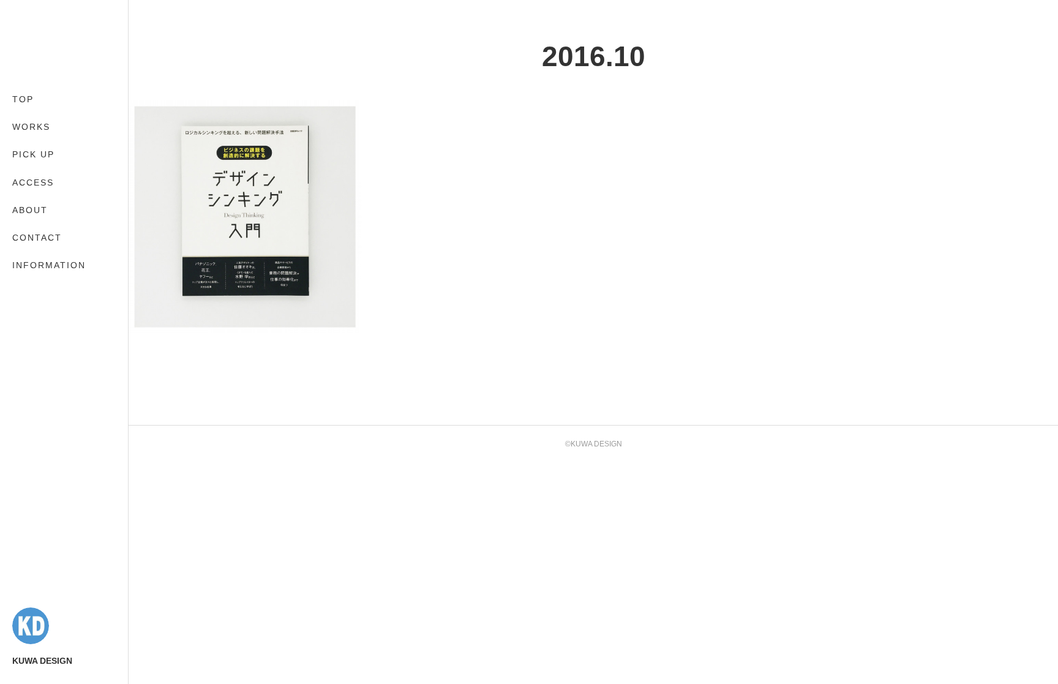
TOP (23, 99)
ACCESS (33, 182)
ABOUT (30, 210)
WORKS (31, 127)
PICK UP (33, 154)
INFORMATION (49, 265)
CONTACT (37, 237)
